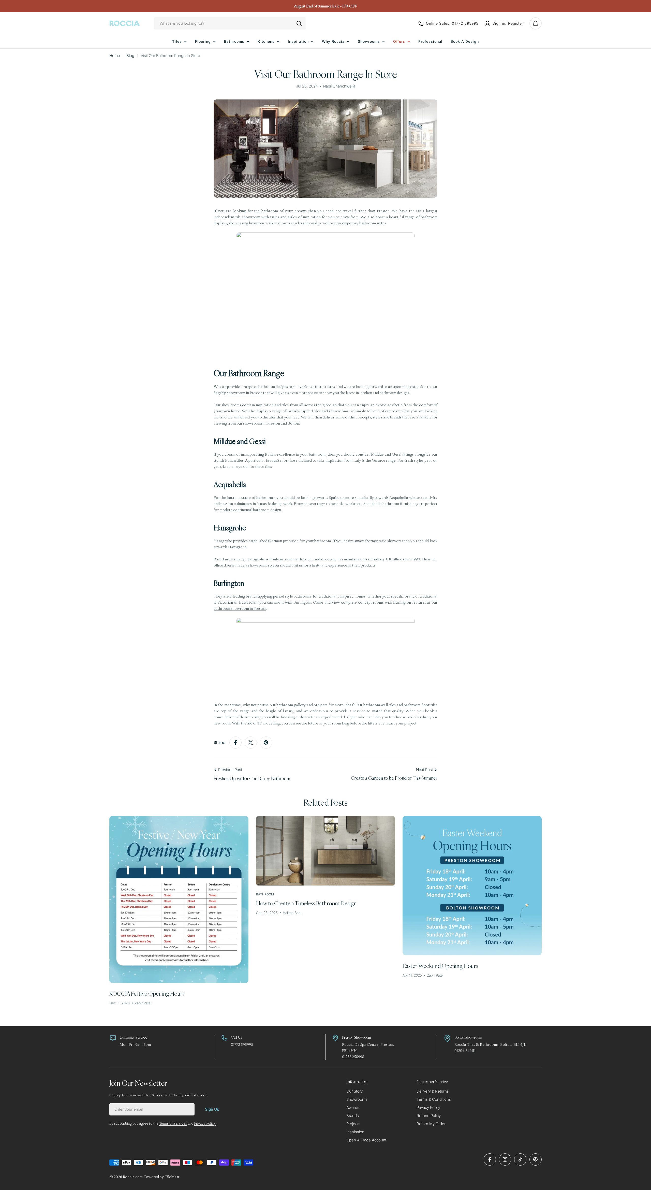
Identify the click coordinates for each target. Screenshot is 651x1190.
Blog (130, 55)
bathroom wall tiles (379, 704)
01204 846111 (465, 1050)
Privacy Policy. (205, 1123)
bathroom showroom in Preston (240, 608)
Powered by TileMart (162, 1176)
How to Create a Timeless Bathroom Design (306, 903)
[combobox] (230, 23)
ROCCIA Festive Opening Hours (147, 993)
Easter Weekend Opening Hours (440, 965)
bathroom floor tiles (420, 704)
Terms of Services (173, 1123)
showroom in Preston (244, 392)
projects (321, 704)
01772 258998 (353, 1056)
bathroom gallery (291, 704)
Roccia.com (133, 1176)
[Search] (299, 23)
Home (114, 55)
